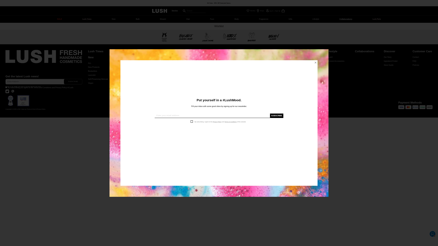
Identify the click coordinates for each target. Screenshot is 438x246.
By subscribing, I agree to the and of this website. (220, 122)
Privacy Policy (217, 122)
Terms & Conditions (231, 122)
